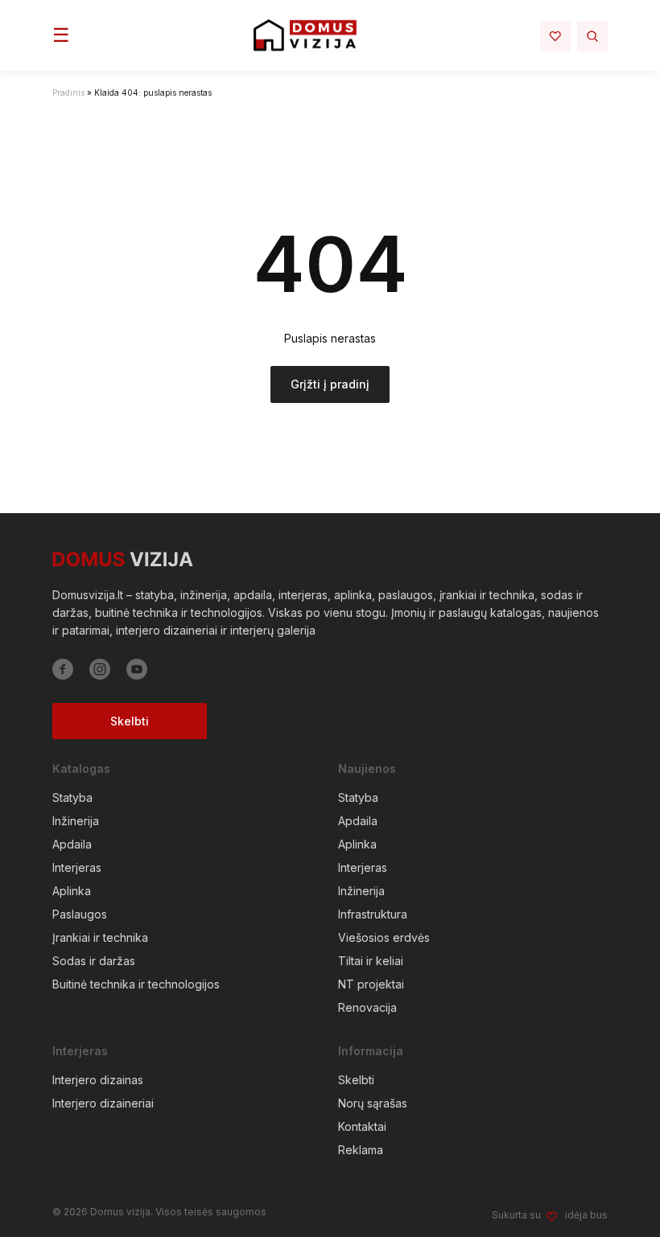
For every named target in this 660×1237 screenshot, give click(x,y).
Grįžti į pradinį (330, 384)
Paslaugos (79, 914)
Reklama (360, 1150)
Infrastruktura (372, 914)
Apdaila (72, 844)
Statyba (72, 797)
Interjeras (76, 867)
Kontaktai (362, 1126)
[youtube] (136, 669)
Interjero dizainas (97, 1080)
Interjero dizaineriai (103, 1103)
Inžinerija (75, 821)
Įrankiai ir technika (100, 937)
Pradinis (68, 92)
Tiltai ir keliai (370, 961)
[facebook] (62, 669)
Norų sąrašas (372, 1103)
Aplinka (71, 891)
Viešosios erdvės (384, 937)
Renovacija (367, 1007)
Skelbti (129, 721)
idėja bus (586, 1215)
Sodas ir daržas (93, 961)
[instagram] (99, 669)
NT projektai (371, 984)
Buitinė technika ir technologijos (136, 984)
